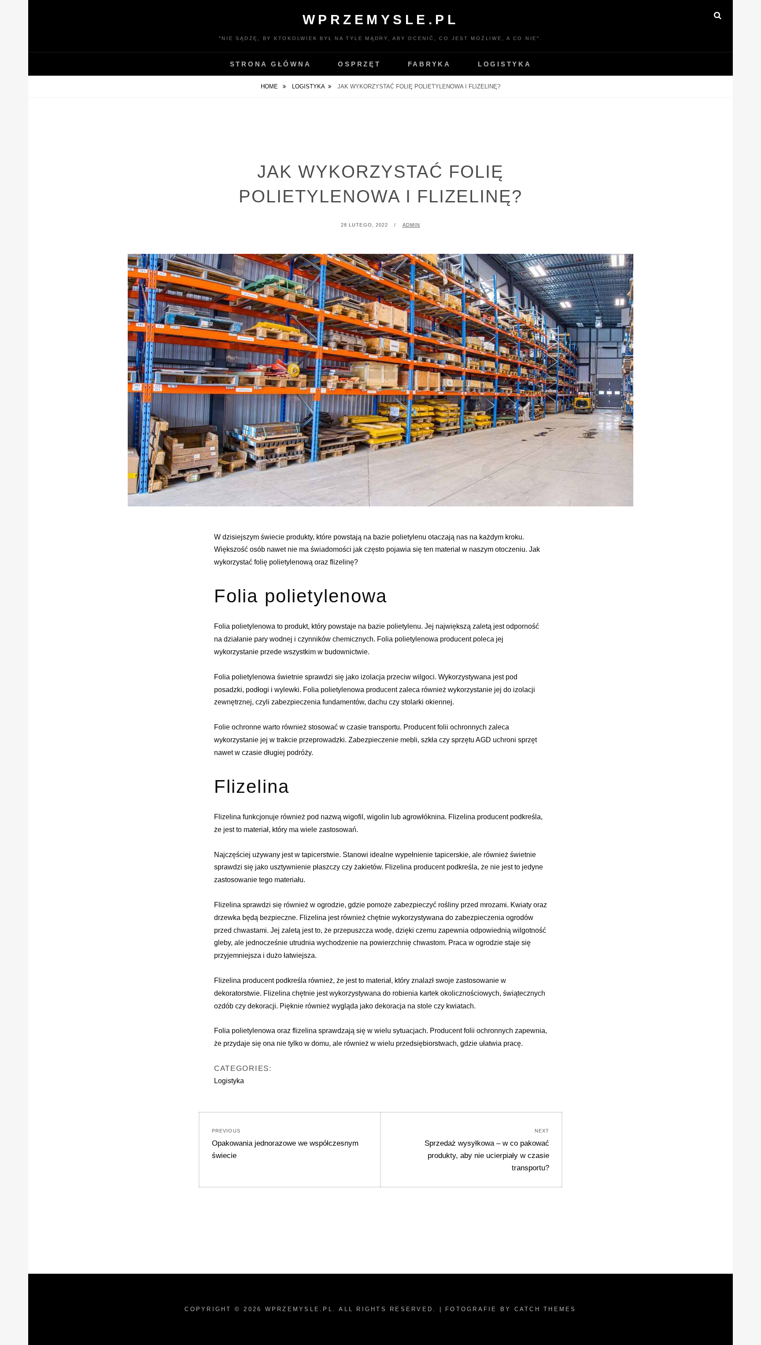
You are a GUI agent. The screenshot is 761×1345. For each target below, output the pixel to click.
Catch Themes (545, 1309)
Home (270, 86)
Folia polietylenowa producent (350, 689)
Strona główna (270, 64)
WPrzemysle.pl (381, 19)
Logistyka (505, 64)
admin (412, 224)
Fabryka (429, 64)
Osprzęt (359, 64)
